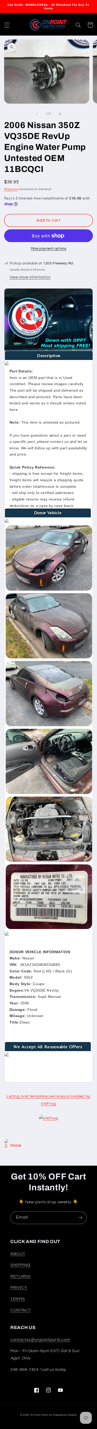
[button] (7, 25)
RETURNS (20, 1276)
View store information (30, 277)
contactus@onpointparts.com (40, 1340)
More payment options (48, 248)
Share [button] (15, 1145)
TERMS (17, 1299)
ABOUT (17, 1254)
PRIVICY (18, 1287)
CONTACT (20, 1310)
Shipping (10, 189)
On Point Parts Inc (41, 1415)
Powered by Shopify (65, 1415)
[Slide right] (60, 114)
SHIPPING (20, 1265)
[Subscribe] (80, 1217)
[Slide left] (36, 114)
